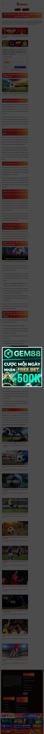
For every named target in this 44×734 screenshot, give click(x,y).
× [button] (40, 349)
